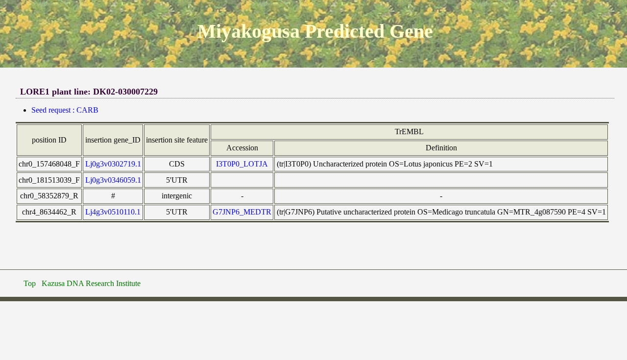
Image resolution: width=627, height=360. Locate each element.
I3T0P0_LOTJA (242, 164)
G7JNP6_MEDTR (242, 212)
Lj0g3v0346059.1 (113, 180)
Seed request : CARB (64, 110)
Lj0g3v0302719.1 (113, 164)
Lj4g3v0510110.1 (113, 212)
